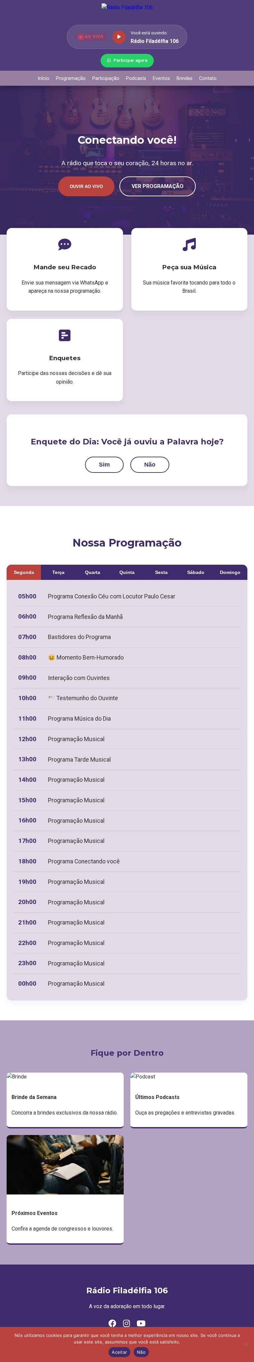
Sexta (161, 572)
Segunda (24, 572)
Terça (58, 572)
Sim (104, 464)
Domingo (230, 572)
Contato (208, 78)
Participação (105, 78)
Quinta (127, 572)
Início (43, 78)
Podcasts (136, 78)
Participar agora (130, 60)
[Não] (245, 1344)
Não (149, 464)
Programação (71, 78)
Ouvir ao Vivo (86, 186)
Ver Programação (158, 186)
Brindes (184, 78)
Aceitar (119, 1352)
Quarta (92, 572)
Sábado (195, 572)
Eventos (161, 78)
